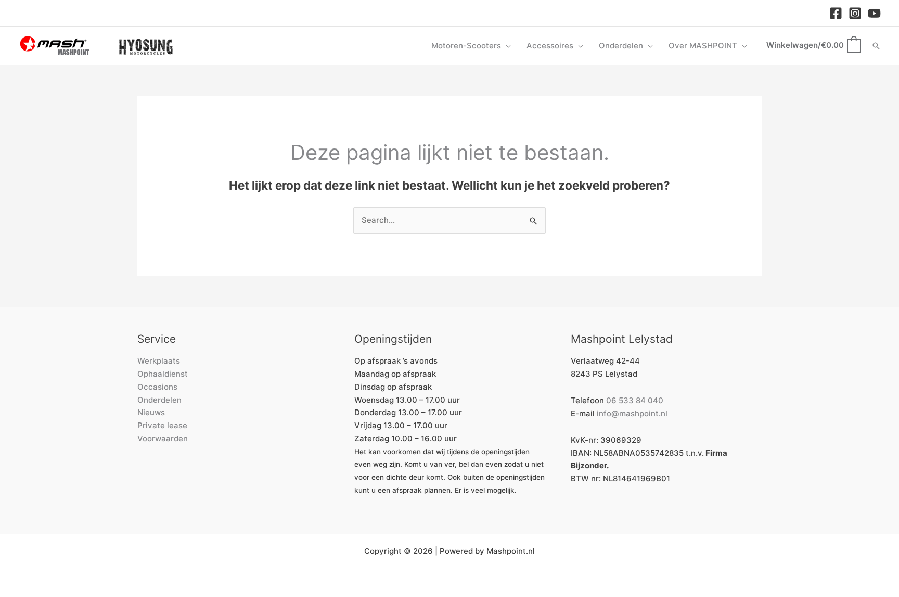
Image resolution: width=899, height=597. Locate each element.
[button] (506, 46)
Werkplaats (158, 361)
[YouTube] (874, 13)
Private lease (162, 425)
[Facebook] (835, 13)
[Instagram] (855, 13)
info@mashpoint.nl (632, 413)
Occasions (157, 387)
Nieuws (151, 412)
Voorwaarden (162, 438)
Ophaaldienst (162, 374)
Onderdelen (159, 400)
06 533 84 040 (634, 400)
